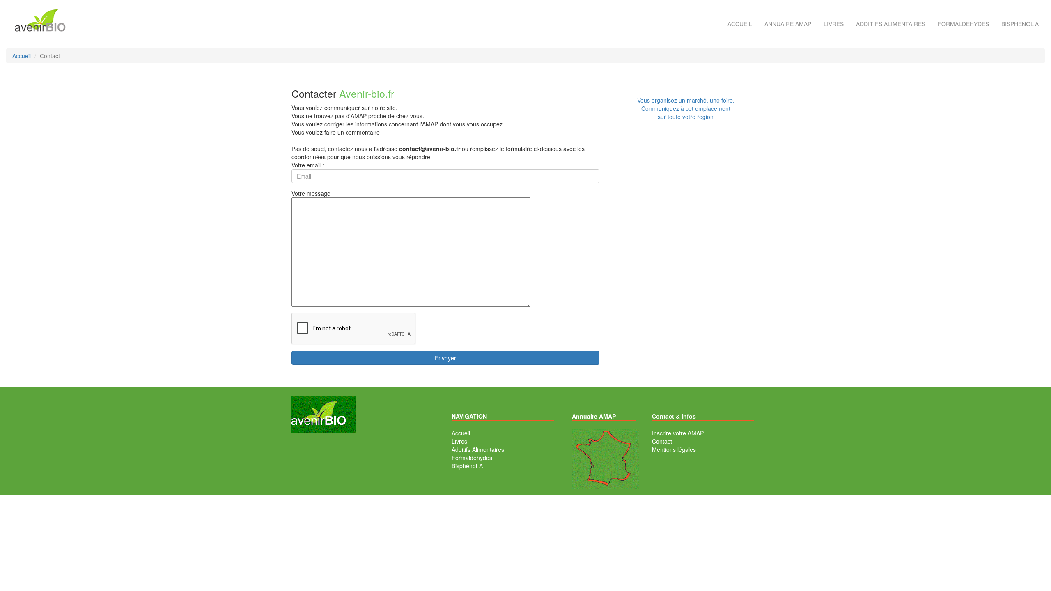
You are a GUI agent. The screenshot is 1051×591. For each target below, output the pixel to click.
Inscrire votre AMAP (678, 433)
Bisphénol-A (1020, 24)
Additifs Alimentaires (478, 449)
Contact (662, 441)
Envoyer (445, 358)
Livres (834, 24)
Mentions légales (674, 449)
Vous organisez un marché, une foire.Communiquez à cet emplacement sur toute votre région (685, 108)
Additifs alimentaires (890, 24)
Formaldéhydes (963, 24)
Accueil (739, 24)
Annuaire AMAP (787, 24)
